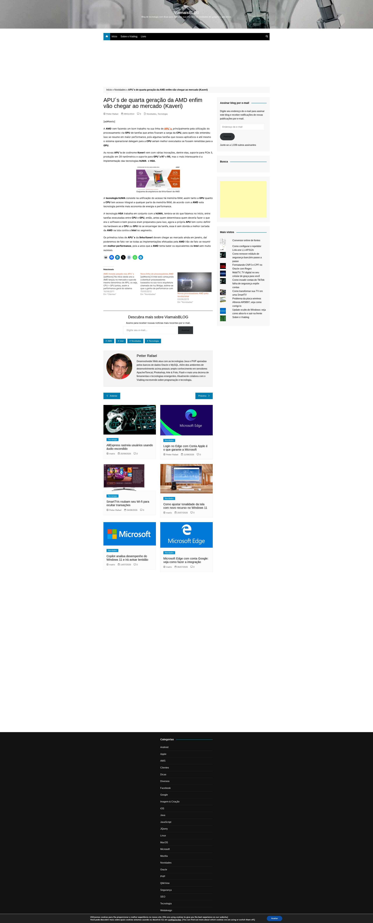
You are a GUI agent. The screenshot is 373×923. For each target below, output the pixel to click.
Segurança (166, 890)
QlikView (165, 883)
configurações (174, 919)
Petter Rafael (112, 114)
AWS (163, 761)
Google (164, 795)
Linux (163, 835)
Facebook (165, 788)
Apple (163, 754)
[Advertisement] (186, 62)
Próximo (202, 396)
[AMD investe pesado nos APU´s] (121, 284)
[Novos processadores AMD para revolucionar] (194, 282)
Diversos (164, 781)
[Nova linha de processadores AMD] (158, 284)
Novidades (120, 90)
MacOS (164, 842)
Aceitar (274, 918)
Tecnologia (163, 114)
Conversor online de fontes (246, 240)
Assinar (186, 330)
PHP (162, 876)
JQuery (164, 828)
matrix (112, 453)
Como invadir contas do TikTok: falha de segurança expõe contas (248, 284)
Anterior (113, 396)
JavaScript (165, 822)
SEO (162, 896)
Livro (143, 36)
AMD (110, 341)
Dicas (163, 774)
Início (114, 36)
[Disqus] (158, 614)
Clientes (164, 767)
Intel (122, 341)
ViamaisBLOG (186, 12)
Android (164, 747)
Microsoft (165, 849)
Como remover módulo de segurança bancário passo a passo (247, 257)
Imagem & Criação (170, 801)
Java (162, 815)
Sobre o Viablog (129, 36)
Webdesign (166, 910)
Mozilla (164, 856)
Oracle (163, 869)
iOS (162, 808)
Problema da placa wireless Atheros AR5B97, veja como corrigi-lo (247, 302)
